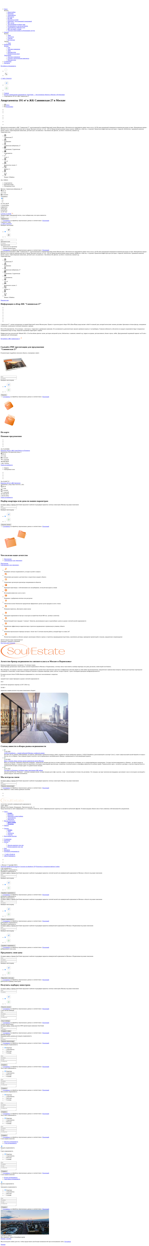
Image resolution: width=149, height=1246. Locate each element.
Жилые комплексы (9, 821)
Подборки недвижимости (11, 851)
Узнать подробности (7, 465)
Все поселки (11, 40)
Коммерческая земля (14, 54)
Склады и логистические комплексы (18, 58)
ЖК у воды (11, 23)
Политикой (45, 220)
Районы (6, 825)
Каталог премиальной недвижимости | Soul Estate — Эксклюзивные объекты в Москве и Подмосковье (34, 94)
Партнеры (7, 840)
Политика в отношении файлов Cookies (48, 866)
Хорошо (3, 1244)
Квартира (9, 1047)
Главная (6, 93)
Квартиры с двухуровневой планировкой (20, 21)
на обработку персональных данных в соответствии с (26, 220)
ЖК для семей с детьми (14, 29)
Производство (12, 52)
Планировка (9, 106)
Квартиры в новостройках (15, 816)
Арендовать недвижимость (12, 1179)
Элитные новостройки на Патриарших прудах (21, 30)
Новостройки (12, 12)
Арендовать (7, 55)
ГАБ (9, 47)
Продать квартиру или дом (15, 845)
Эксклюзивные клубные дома (16, 24)
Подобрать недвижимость (8, 66)
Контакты (7, 63)
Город (6, 9)
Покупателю (8, 559)
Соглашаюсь (6, 220)
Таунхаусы (11, 37)
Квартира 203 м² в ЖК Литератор (10, 483)
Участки (10, 38)
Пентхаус (9, 1051)
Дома (9, 35)
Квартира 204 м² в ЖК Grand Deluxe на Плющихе (15, 450)
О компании (7, 61)
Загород (6, 32)
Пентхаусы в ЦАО (13, 20)
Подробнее (67, 1241)
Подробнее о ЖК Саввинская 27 (10, 338)
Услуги (6, 842)
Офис (9, 50)
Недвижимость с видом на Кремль (18, 26)
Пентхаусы (11, 16)
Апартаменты (12, 15)
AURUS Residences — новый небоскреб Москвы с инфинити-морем (24, 753)
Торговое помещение (14, 49)
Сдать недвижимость (10, 1143)
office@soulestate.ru (9, 856)
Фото (7, 105)
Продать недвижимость (11, 1141)
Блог (5, 848)
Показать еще (5, 300)
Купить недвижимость (10, 1177)
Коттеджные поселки (10, 836)
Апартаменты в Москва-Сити (16, 27)
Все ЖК (10, 18)
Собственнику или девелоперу (13, 560)
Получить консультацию (8, 643)
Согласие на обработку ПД (28, 866)
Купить (6, 46)
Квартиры (11, 13)
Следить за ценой (6, 213)
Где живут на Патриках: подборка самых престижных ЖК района (23, 770)
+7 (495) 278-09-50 (6, 78)
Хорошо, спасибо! (6, 1238)
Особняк (8, 1053)
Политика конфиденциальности (10, 866)
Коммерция (7, 44)
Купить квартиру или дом (15, 847)
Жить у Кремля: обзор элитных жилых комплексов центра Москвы (24, 761)
